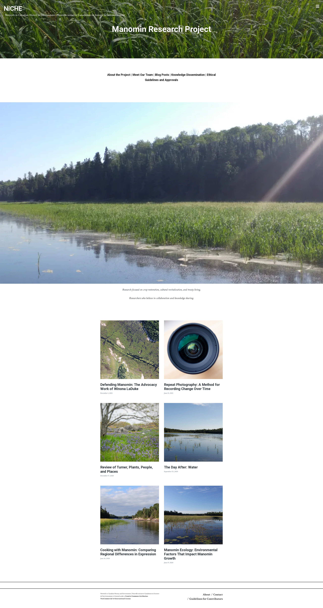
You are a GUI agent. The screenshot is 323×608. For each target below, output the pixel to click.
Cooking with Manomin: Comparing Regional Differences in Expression (128, 552)
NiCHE (13, 8)
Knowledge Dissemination (188, 75)
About (206, 594)
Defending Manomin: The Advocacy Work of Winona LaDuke (128, 387)
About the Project (118, 75)
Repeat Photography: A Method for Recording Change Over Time (192, 387)
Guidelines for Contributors (206, 599)
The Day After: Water (181, 467)
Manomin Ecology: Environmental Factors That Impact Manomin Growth (191, 554)
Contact (218, 594)
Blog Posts (162, 75)
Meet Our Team (143, 75)
